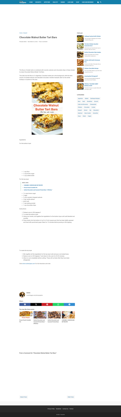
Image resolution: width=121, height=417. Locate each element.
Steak (84, 116)
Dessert (80, 110)
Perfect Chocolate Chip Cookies (92, 52)
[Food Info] (22, 2)
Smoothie (95, 113)
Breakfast (89, 101)
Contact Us (65, 408)
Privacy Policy (51, 408)
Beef (84, 101)
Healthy (55, 2)
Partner (71, 408)
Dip (90, 110)
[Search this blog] (101, 2)
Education (96, 110)
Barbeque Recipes (95, 98)
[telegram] (69, 304)
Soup (77, 2)
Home (31, 2)
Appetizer (47, 2)
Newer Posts (23, 397)
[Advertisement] (60, 18)
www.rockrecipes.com (28, 263)
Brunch (96, 101)
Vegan (89, 116)
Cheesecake (93, 104)
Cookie (93, 107)
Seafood (80, 113)
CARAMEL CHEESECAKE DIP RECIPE (33, 185)
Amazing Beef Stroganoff (91, 76)
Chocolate (86, 107)
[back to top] (117, 413)
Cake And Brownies (83, 104)
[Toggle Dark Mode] (98, 2)
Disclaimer (58, 408)
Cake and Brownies (87, 2)
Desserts (38, 2)
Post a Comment (43, 41)
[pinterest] (47, 304)
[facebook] (24, 304)
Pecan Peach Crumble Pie (30, 187)
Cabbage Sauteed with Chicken (92, 36)
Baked (86, 98)
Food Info (62, 414)
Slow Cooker (87, 113)
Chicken (80, 107)
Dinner (63, 2)
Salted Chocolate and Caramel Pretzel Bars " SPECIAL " (38, 190)
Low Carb (70, 2)
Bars (79, 101)
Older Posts (71, 397)
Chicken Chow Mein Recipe (91, 68)
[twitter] (36, 304)
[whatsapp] (58, 304)
